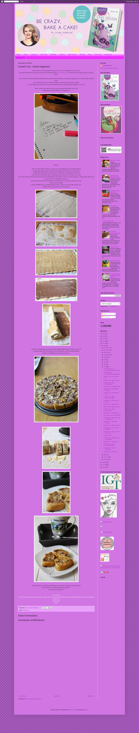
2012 (104, 467)
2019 (104, 336)
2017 (104, 341)
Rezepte (82, 54)
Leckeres (62, 54)
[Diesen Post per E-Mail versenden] (43, 608)
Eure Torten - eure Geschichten (112, 415)
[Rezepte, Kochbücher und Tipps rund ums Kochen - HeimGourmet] (111, 567)
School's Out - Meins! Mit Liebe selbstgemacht (112, 418)
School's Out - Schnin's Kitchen (112, 425)
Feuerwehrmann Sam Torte (115, 191)
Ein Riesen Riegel (115, 160)
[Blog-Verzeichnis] (105, 572)
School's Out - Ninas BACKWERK (109, 383)
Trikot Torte (113, 206)
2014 (104, 462)
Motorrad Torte (114, 247)
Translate (114, 306)
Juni (105, 362)
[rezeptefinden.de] (106, 522)
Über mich (98, 54)
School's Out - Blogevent (110, 451)
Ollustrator (73, 710)
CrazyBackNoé (107, 65)
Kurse (90, 54)
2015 (104, 345)
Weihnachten (72, 54)
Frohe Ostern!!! (108, 435)
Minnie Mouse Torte (108, 221)
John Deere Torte (115, 260)
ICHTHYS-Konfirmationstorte (115, 232)
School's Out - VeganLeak (111, 441)
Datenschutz (21, 57)
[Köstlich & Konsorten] (107, 549)
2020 (104, 334)
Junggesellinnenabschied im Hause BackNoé (115, 275)
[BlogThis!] (45, 608)
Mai (105, 364)
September (107, 355)
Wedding (53, 54)
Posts (104, 314)
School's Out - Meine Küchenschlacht (109, 444)
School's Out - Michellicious (111, 404)
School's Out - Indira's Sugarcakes (109, 409)
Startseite (56, 696)
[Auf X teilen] (47, 608)
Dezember (107, 347)
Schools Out (26, 610)
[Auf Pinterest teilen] (51, 608)
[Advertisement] (56, 680)
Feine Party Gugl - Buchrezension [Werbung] (111, 369)
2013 (104, 465)
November (107, 350)
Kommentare (106, 317)
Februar (106, 457)
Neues (18, 54)
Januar (106, 459)
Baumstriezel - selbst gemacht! (114, 176)
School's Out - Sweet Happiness (109, 448)
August (106, 357)
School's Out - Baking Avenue (112, 406)
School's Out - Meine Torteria (111, 380)
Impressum (108, 54)
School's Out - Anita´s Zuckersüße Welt (109, 397)
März (105, 454)
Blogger (86, 710)
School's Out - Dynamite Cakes (112, 386)
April (105, 366)
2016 (104, 343)
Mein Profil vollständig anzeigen (109, 68)
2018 (104, 338)
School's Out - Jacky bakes (111, 413)
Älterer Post (91, 696)
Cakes (26, 54)
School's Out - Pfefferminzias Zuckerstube (111, 438)
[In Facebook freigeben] (49, 608)
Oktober (106, 352)
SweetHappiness (62, 72)
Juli (105, 359)
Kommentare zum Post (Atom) (33, 699)
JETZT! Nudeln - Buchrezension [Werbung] (111, 373)
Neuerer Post (22, 696)
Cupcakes (34, 54)
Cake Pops (43, 54)
